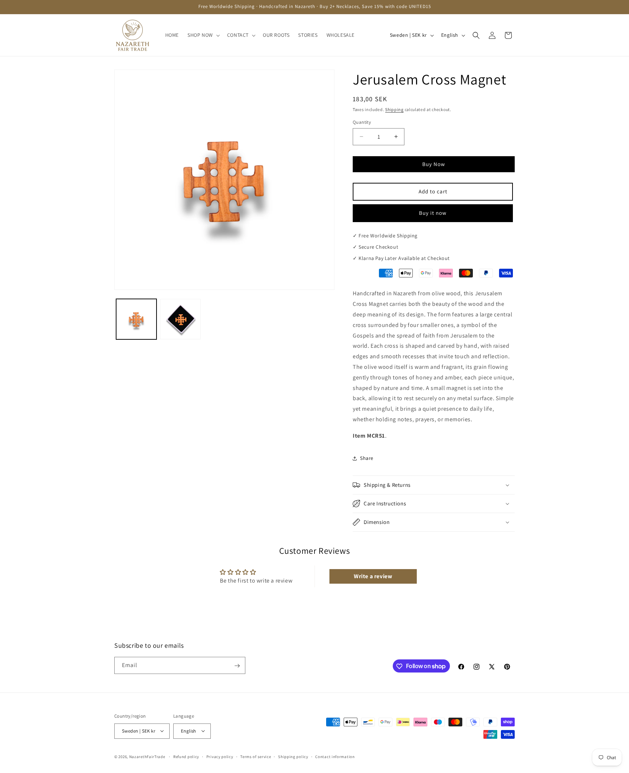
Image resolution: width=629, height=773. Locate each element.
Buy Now (433, 164)
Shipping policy (293, 756)
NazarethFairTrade (147, 756)
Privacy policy (219, 756)
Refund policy (186, 756)
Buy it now (433, 212)
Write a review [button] (373, 576)
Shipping (394, 109)
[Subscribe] (237, 665)
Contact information (335, 756)
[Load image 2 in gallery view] (180, 319)
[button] (203, 35)
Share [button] (366, 458)
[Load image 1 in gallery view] (136, 319)
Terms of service (255, 756)
